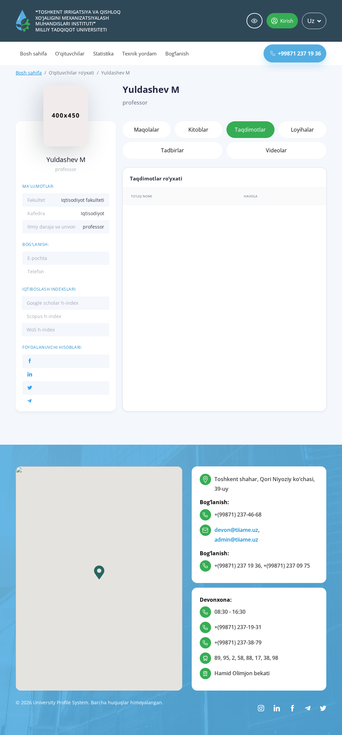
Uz (311, 21)
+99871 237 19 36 (299, 53)
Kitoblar (198, 129)
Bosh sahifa (33, 53)
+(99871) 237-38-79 (238, 642)
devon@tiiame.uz (236, 530)
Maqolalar (146, 129)
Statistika (103, 53)
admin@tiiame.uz (236, 539)
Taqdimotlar (250, 129)
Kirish (286, 20)
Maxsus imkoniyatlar (254, 20)
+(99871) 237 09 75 (287, 565)
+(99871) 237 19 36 (237, 565)
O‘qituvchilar (69, 53)
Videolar (276, 150)
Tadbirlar (172, 150)
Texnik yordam (139, 53)
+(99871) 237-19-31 (238, 627)
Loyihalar (302, 129)
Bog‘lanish (177, 53)
